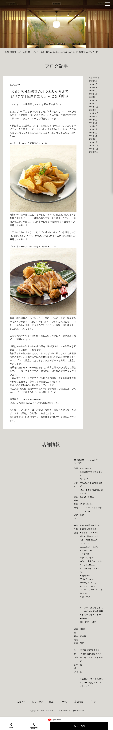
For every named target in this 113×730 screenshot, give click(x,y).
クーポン (64, 701)
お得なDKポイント (57, 720)
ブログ (92, 701)
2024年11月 (93, 149)
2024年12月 (93, 145)
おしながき (37, 701)
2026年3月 (93, 97)
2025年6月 (93, 126)
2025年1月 (93, 142)
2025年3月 (93, 136)
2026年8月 (93, 81)
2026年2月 (93, 100)
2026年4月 (93, 94)
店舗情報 (78, 701)
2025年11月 (93, 110)
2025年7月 (93, 123)
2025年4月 (93, 133)
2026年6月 (93, 87)
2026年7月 (93, 84)
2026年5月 (93, 91)
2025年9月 (93, 116)
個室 (51, 701)
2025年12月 (93, 107)
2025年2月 (93, 139)
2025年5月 (93, 129)
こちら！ (25, 399)
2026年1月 (93, 103)
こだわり (21, 701)
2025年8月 (93, 120)
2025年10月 (93, 113)
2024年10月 (93, 152)
